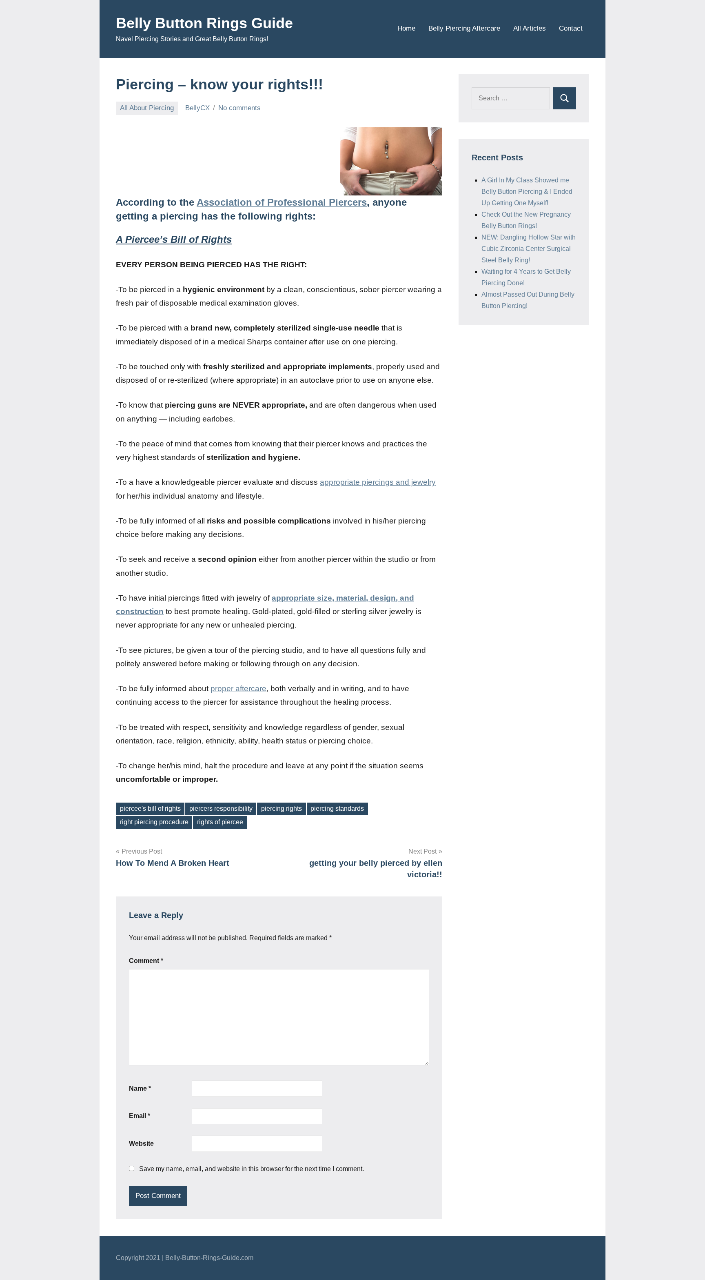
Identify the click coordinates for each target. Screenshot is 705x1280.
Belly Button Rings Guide (204, 23)
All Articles (529, 28)
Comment (146, 960)
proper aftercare (238, 688)
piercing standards (337, 808)
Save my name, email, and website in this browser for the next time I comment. (251, 1168)
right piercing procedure (154, 822)
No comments (239, 108)
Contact (571, 28)
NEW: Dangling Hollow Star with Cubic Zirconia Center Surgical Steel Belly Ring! (528, 249)
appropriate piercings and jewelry (378, 482)
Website (141, 1143)
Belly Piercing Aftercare (464, 28)
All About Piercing (147, 108)
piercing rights (281, 808)
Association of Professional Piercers (282, 202)
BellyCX (197, 108)
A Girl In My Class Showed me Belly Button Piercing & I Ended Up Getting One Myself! (526, 191)
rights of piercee (220, 822)
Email (139, 1115)
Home (406, 28)
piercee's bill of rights (150, 808)
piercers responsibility (221, 808)
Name (140, 1088)
